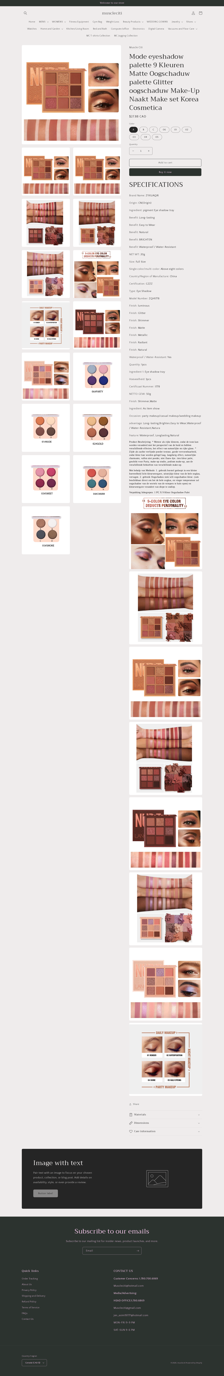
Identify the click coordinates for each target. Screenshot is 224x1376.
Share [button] (136, 1104)
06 (164, 129)
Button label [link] (45, 1193)
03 (134, 137)
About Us (27, 1284)
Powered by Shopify (194, 1363)
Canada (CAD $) (32, 1363)
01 (175, 129)
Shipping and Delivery (33, 1296)
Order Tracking (30, 1278)
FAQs (24, 1313)
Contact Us (28, 1319)
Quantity (133, 144)
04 (145, 137)
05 (157, 137)
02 (186, 129)
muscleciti (181, 1363)
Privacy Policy (29, 1290)
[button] (25, 13)
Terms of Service (31, 1307)
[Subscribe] (137, 1251)
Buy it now (165, 172)
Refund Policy (29, 1301)
